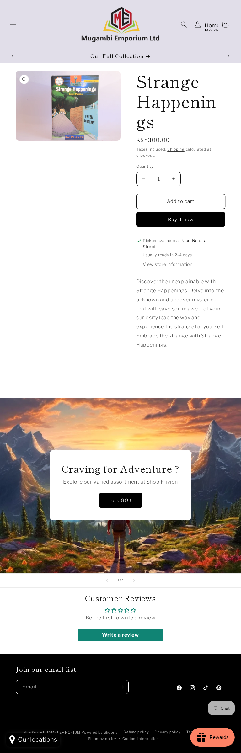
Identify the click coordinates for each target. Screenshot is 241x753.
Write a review (120, 635)
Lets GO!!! (120, 500)
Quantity (144, 166)
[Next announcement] (229, 56)
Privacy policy (168, 732)
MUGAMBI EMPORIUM (60, 732)
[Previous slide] (107, 580)
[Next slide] (134, 580)
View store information (167, 264)
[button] (13, 24)
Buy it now (181, 219)
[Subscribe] (121, 687)
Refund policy (136, 732)
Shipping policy (102, 738)
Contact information (140, 738)
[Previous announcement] (12, 56)
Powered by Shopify (100, 732)
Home (212, 25)
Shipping (176, 149)
